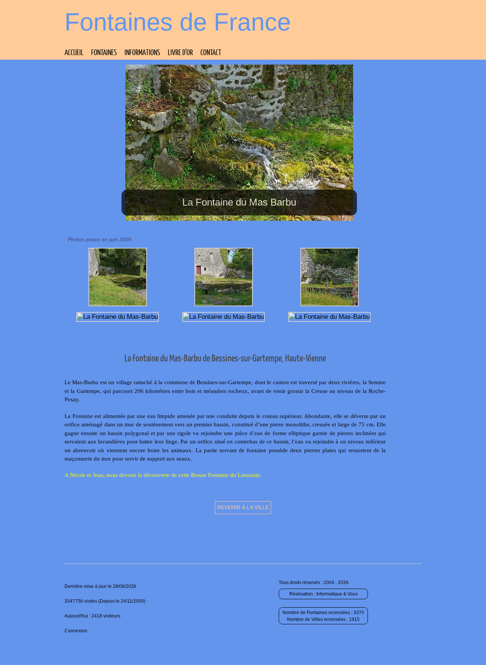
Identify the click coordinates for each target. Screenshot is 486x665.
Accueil (74, 52)
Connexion (76, 630)
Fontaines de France (178, 22)
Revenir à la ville (243, 507)
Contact (210, 52)
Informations (142, 52)
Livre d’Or (180, 52)
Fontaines (104, 52)
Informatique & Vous (337, 594)
